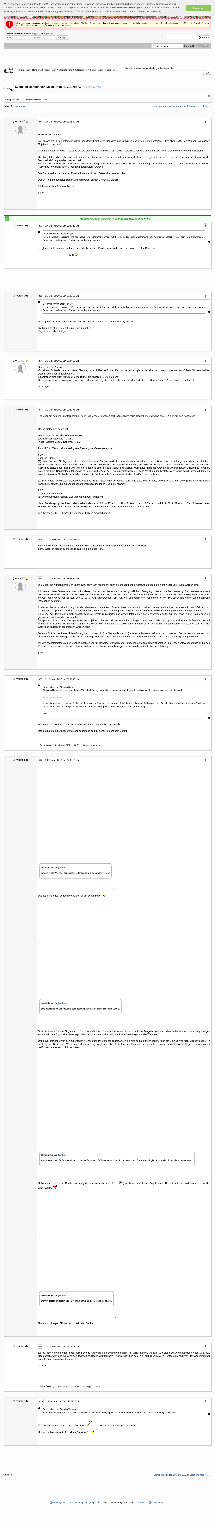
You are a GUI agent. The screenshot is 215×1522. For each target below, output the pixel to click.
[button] (149, 11)
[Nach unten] (205, 122)
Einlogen (62, 331)
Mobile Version (158, 1502)
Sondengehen (23, 70)
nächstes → (205, 106)
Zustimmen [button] (198, 8)
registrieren (49, 33)
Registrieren (44, 331)
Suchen (205, 37)
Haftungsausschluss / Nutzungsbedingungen (74, 1502)
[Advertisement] (107, 57)
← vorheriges (157, 106)
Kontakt (143, 1502)
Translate (206, 46)
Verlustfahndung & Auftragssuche (72, 70)
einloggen (33, 33)
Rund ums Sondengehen (43, 70)
